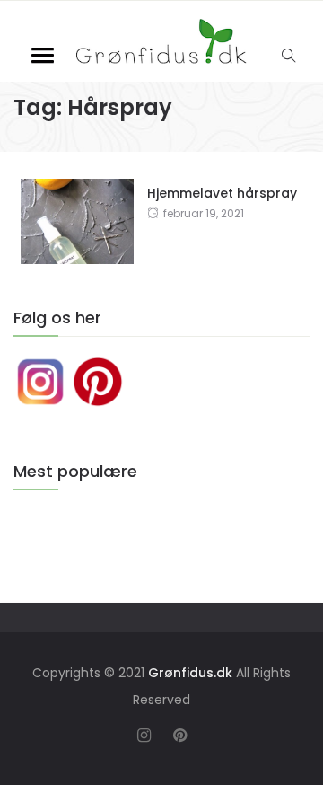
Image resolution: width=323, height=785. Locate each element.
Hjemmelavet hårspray (222, 193)
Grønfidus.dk (190, 673)
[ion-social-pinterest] (179, 735)
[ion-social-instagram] (143, 735)
